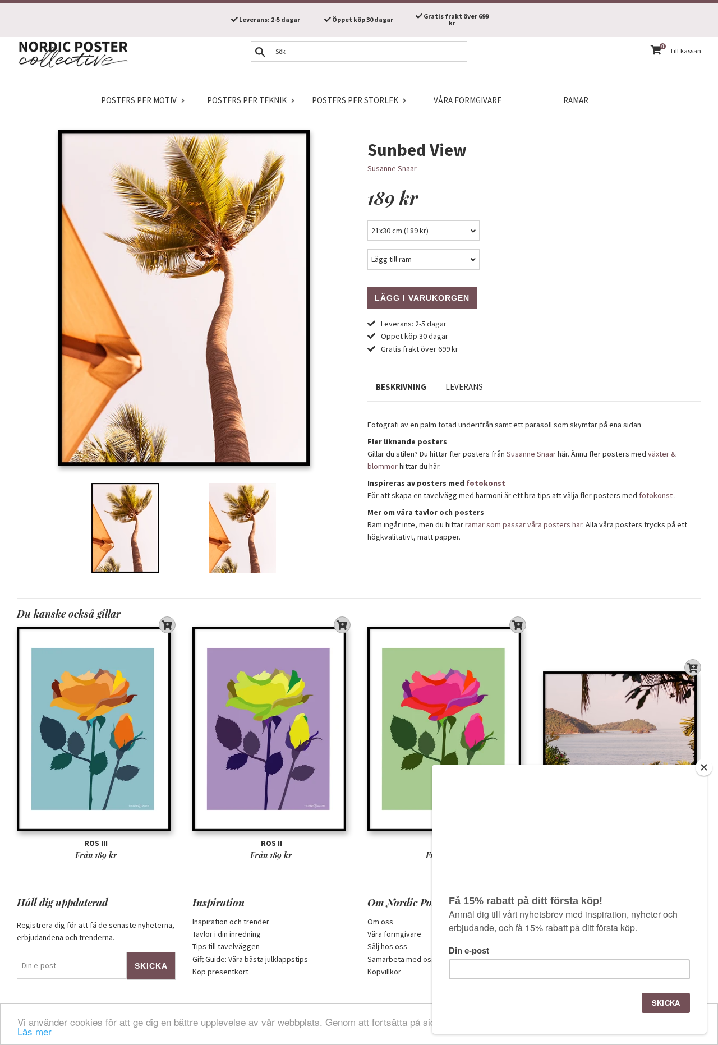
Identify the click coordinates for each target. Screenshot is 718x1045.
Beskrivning (401, 386)
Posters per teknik (247, 100)
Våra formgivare (467, 100)
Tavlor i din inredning (226, 934)
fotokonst (485, 483)
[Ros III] (96, 729)
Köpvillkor (384, 971)
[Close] (704, 767)
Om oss (380, 922)
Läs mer (34, 1031)
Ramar (575, 100)
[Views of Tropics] (622, 729)
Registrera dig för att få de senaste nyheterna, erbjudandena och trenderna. (95, 931)
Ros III (96, 843)
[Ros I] (446, 729)
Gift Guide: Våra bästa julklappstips (250, 959)
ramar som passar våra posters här (523, 524)
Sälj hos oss (387, 946)
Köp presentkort (220, 971)
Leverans (464, 386)
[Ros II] (271, 729)
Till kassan (685, 51)
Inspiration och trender (230, 922)
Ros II (271, 843)
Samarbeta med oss (401, 959)
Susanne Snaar (392, 168)
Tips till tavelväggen (226, 946)
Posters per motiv (139, 100)
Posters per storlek (355, 100)
